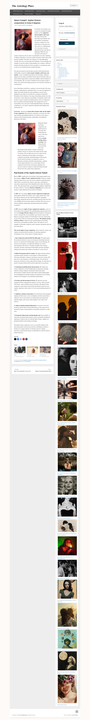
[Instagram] (77, 711)
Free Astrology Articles (41, 360)
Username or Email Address (66, 26)
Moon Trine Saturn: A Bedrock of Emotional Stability (66, 672)
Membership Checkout (67, 11)
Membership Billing (29, 13)
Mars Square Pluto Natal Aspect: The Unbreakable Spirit (65, 557)
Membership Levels (29, 11)
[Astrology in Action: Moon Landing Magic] (45, 350)
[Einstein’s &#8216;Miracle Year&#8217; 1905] (19, 350)
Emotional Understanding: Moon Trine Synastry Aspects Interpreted (67, 534)
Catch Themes (75, 715)
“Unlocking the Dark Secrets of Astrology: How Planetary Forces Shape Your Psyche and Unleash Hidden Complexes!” (66, 204)
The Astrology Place (23, 6)
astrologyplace (30, 25)
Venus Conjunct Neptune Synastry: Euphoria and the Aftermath (66, 423)
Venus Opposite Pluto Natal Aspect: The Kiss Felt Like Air (66, 601)
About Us (59, 63)
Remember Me (64, 39)
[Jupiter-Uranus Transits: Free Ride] (32, 350)
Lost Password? (62, 49)
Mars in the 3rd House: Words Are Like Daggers (67, 170)
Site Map (59, 77)
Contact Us (38, 13)
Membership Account (18, 11)
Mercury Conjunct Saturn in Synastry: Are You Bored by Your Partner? (66, 240)
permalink (28, 361)
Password (61, 33)
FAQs (58, 66)
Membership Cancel (17, 13)
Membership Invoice (40, 11)
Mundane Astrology (27, 360)
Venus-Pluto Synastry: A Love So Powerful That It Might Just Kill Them (67, 378)
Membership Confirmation (53, 11)
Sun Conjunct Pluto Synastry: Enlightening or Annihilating (66, 474)
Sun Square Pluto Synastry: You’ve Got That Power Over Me (66, 450)
